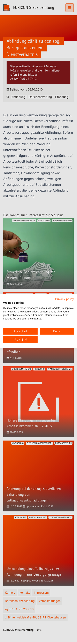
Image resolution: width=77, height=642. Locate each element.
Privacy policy (64, 299)
